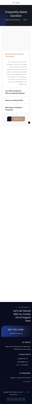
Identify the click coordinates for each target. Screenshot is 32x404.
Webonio (19, 394)
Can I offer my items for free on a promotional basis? (15, 92)
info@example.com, (22, 358)
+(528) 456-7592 (16, 329)
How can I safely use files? (14, 100)
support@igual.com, (22, 362)
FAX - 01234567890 (22, 365)
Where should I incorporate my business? (14, 55)
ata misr (25, 392)
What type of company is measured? (13, 108)
